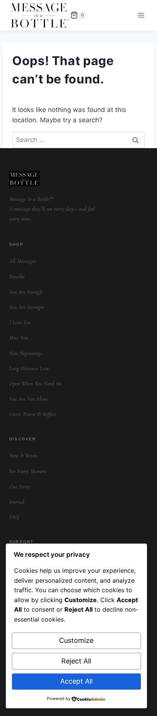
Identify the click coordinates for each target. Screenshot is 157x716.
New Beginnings (25, 353)
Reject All (76, 661)
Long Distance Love (29, 368)
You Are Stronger (26, 307)
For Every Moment (28, 471)
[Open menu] (141, 15)
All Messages (22, 260)
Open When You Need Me (35, 383)
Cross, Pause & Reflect (32, 414)
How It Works (23, 455)
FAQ (14, 516)
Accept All (76, 681)
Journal (16, 501)
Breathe (17, 276)
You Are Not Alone (28, 398)
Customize (76, 640)
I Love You (20, 322)
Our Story (19, 486)
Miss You (18, 337)
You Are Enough (26, 291)
